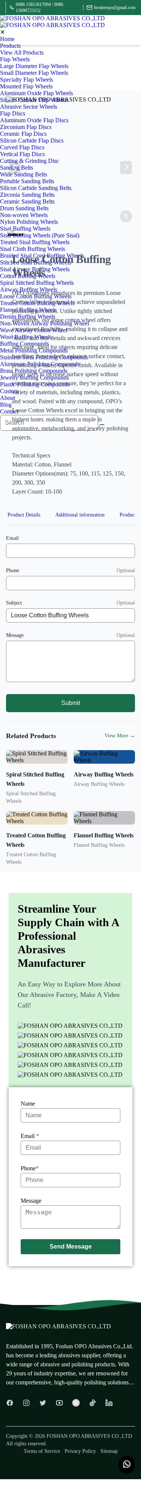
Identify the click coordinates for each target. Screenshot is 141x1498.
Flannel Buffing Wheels (103, 835)
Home (7, 39)
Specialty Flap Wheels (26, 79)
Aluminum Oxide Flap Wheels (36, 93)
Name (28, 1103)
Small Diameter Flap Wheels (34, 73)
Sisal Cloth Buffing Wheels (32, 249)
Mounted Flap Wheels (26, 86)
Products (10, 46)
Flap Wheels (15, 59)
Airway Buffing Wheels (103, 774)
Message (31, 1200)
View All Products (22, 52)
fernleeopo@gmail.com (114, 7)
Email (30, 1136)
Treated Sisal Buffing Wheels (35, 242)
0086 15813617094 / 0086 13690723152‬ (39, 7)
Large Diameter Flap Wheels (34, 66)
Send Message (71, 1246)
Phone (30, 1168)
